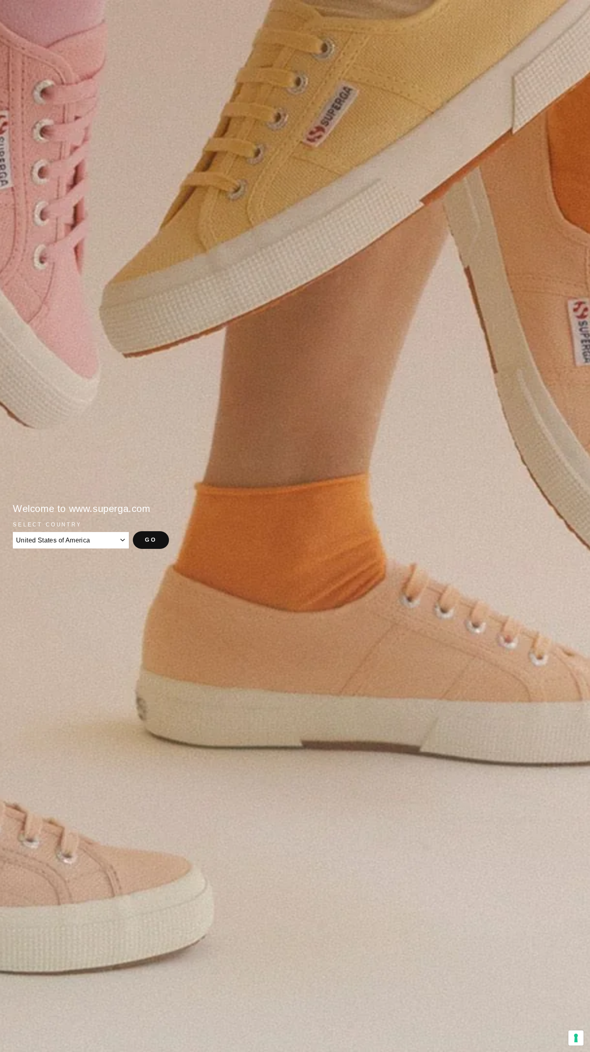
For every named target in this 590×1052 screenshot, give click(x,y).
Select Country (47, 525)
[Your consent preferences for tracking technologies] (576, 1038)
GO (151, 539)
